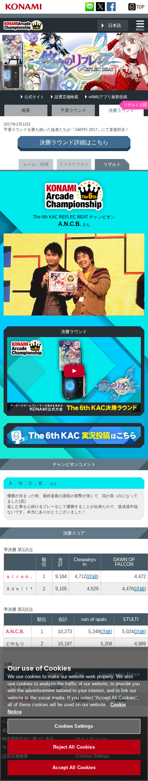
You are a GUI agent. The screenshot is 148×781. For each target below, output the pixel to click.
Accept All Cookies (73, 767)
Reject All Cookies (73, 747)
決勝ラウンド (121, 110)
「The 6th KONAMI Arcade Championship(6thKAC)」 (23, 25)
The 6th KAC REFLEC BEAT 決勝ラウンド (74, 374)
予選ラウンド (73, 110)
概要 (26, 110)
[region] (74, 714)
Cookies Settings (74, 726)
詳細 (92, 576)
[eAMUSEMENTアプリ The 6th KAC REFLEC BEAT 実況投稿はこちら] (74, 435)
